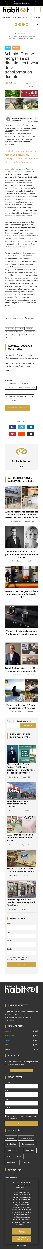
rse (8, 335)
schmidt (15, 335)
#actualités (12, 384)
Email (7, 371)
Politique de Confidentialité (21, 1239)
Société (9, 949)
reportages (11, 1162)
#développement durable (27, 388)
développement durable (14, 332)
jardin (9, 1156)
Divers (21, 1049)
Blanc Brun (6, 17)
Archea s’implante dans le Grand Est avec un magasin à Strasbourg (21, 902)
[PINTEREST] (12, 434)
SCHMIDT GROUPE (29, 335)
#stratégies (12, 400)
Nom (8, 932)
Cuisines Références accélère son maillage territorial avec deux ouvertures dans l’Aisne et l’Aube (21, 514)
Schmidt (8, 131)
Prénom (9, 923)
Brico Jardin (17, 17)
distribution (30, 332)
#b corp (11, 388)
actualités (10, 329)
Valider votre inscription (17, 408)
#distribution (12, 392)
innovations (29, 1150)
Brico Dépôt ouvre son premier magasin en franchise (18, 804)
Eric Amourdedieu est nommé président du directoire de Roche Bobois (21, 554)
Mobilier (37, 17)
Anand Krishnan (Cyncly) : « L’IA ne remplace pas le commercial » (21, 669)
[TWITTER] (21, 427)
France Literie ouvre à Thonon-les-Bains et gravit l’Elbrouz (21, 706)
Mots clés (9, 380)
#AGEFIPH (24, 384)
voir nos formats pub (21, 1071)
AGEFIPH (20, 329)
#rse (23, 392)
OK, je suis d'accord (22, 1231)
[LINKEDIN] (30, 427)
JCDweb (23, 1245)
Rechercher (28, 725)
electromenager (13, 1150)
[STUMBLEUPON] (21, 434)
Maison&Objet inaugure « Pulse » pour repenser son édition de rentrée (21, 594)
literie (19, 1156)
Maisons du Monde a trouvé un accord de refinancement (20, 870)
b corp (30, 329)
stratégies (10, 338)
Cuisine (25, 17)
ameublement (26, 1138)
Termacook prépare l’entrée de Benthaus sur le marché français (21, 632)
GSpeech (35, 121)
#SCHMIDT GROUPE (26, 396)
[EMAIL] (30, 434)
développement (28, 1144)
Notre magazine (11, 1177)
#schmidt (11, 396)
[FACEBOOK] (12, 427)
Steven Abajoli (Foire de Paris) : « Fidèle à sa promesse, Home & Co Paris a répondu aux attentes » (21, 768)
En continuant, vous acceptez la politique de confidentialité (20, 958)
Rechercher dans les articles (19, 721)
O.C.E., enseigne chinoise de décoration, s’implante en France (21, 837)
